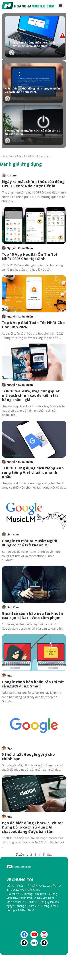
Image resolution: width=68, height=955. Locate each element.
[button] (61, 5)
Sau (49, 854)
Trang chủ (6, 156)
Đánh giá (20, 156)
